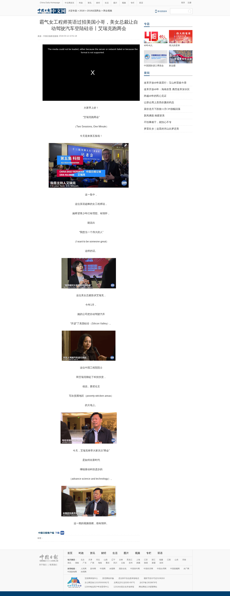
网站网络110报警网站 (148, 587)
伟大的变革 (174, 45)
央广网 (186, 569)
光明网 (83, 572)
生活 (107, 3)
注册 (189, 3)
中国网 (102, 569)
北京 (82, 560)
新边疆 (172, 65)
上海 (138, 560)
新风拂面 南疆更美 (154, 115)
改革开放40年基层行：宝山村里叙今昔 (165, 82)
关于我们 (43, 565)
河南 (184, 560)
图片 (115, 3)
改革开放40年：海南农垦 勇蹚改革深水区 (167, 89)
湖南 (77, 563)
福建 (161, 560)
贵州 (131, 563)
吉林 (121, 560)
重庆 (108, 563)
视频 (124, 3)
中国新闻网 (72, 572)
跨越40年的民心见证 (155, 96)
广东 (85, 563)
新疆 (154, 563)
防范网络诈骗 (108, 578)
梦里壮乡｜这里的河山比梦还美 (161, 128)
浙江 (153, 560)
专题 (147, 24)
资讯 (89, 3)
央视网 (112, 569)
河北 (98, 560)
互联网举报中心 (91, 578)
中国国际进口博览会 (154, 65)
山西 (105, 560)
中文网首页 (69, 3)
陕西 (146, 563)
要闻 (147, 72)
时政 (81, 3)
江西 (169, 560)
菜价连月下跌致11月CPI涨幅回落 (162, 109)
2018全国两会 (94, 10)
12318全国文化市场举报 (124, 587)
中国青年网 (135, 569)
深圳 (161, 563)
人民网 (83, 569)
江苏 (146, 560)
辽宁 (113, 560)
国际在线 (122, 569)
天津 (90, 560)
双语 (141, 3)
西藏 (138, 563)
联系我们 (53, 565)
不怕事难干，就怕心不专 (157, 122)
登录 (183, 3)
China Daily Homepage (50, 3)
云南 (123, 563)
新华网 (93, 569)
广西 (92, 563)
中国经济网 (148, 569)
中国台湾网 (161, 569)
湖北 (69, 563)
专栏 (132, 3)
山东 (176, 560)
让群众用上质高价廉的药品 (159, 102)
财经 (98, 3)
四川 (115, 563)
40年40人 (148, 45)
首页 (69, 553)
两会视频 (107, 10)
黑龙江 (129, 560)
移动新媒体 (162, 11)
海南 (100, 563)
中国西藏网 (175, 569)
